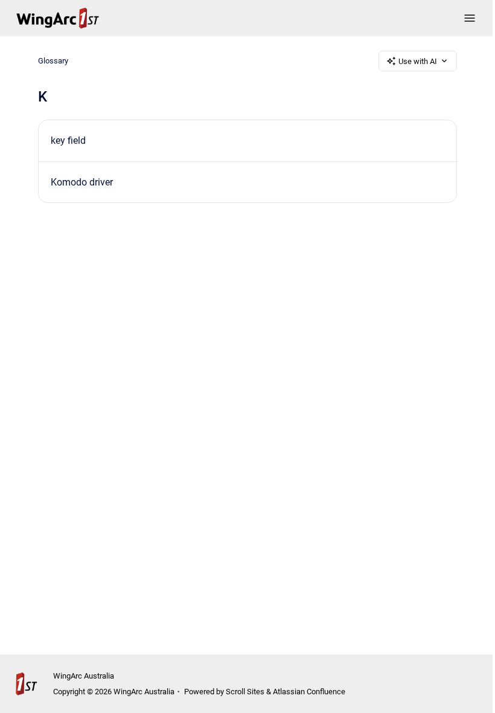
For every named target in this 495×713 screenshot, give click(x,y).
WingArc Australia (83, 675)
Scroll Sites (245, 691)
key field (68, 140)
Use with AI (417, 61)
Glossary (53, 60)
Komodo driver (82, 182)
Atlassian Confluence (309, 691)
